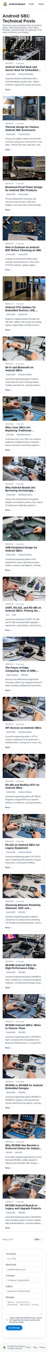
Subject (9, 1286)
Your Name (11, 1254)
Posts (31, 4)
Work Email (11, 1265)
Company (10, 1275)
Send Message (14, 1328)
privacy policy (18, 1322)
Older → (38, 1239)
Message (10, 1297)
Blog (35, 1347)
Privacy (42, 1347)
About (41, 4)
